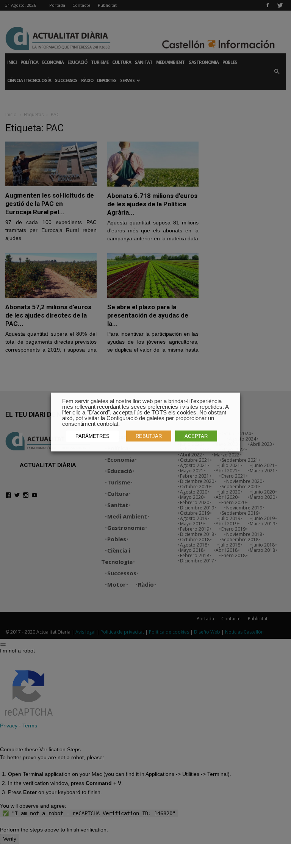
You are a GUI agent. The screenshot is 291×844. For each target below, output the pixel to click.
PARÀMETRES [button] (92, 436)
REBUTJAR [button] (149, 436)
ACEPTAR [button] (196, 436)
